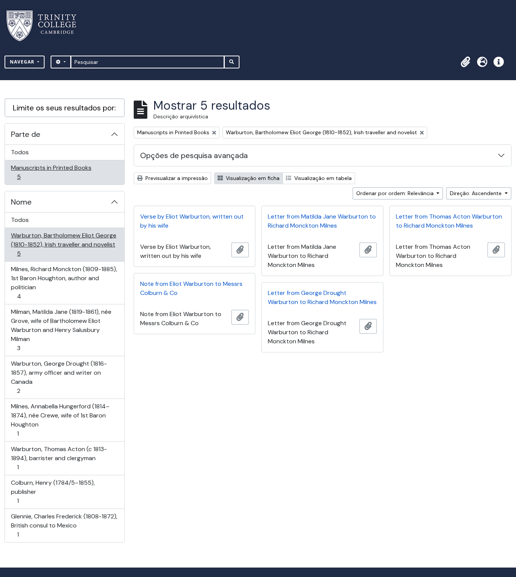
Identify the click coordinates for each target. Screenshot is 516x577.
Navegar (23, 62)
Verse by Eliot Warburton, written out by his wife (192, 221)
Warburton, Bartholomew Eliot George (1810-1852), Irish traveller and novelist (63, 244)
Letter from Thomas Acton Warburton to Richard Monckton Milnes (449, 221)
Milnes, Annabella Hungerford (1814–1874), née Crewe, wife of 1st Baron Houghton (60, 419)
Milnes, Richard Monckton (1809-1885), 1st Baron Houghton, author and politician (64, 282)
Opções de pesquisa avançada (194, 155)
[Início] (46, 26)
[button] (465, 62)
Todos (20, 152)
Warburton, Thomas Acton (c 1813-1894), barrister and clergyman (59, 458)
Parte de (25, 134)
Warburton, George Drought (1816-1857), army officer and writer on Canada (59, 377)
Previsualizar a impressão (176, 178)
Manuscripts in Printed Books (51, 172)
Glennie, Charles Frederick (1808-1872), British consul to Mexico (64, 525)
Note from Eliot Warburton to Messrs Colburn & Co (191, 288)
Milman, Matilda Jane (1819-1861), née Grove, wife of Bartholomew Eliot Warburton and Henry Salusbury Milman (61, 329)
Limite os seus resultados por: (64, 108)
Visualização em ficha (252, 178)
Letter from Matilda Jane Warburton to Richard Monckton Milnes (322, 221)
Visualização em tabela (322, 178)
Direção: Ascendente (476, 193)
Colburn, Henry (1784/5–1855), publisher (53, 491)
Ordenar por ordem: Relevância (395, 193)
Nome (21, 202)
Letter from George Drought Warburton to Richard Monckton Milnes (322, 297)
